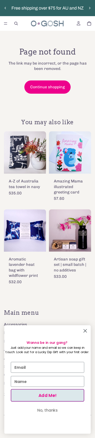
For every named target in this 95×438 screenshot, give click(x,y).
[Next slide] (89, 8)
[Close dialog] (85, 331)
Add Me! (47, 395)
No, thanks (47, 410)
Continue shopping (47, 87)
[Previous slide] (5, 8)
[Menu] (5, 23)
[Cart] (89, 23)
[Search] (16, 23)
